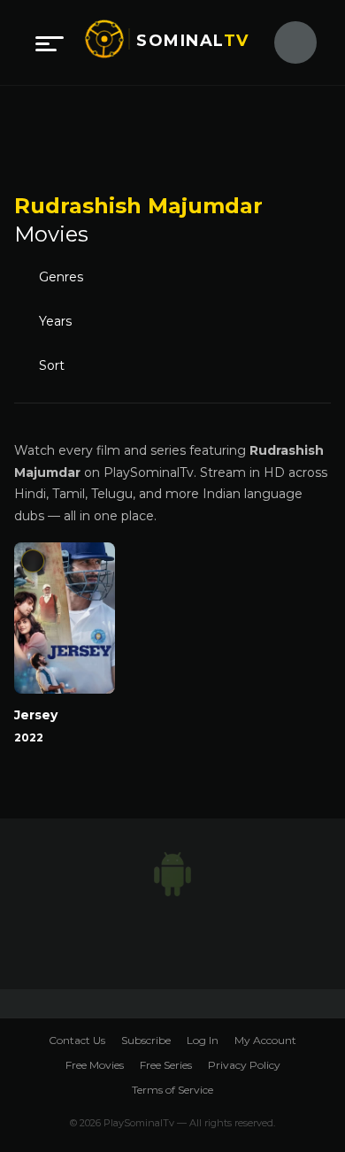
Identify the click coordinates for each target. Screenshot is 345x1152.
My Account (265, 1040)
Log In (202, 1040)
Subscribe (146, 1040)
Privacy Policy (244, 1064)
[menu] (49, 42)
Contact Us (77, 1040)
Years (55, 321)
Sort (52, 365)
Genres (61, 277)
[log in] (285, 42)
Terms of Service (172, 1089)
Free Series (166, 1064)
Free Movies (94, 1064)
